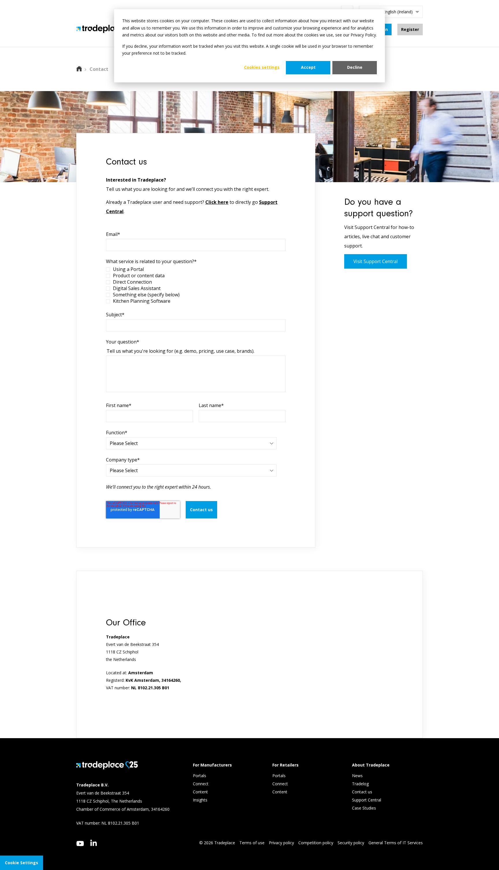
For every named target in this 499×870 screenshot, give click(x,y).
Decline (354, 67)
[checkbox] (196, 285)
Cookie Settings (21, 862)
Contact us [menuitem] (362, 792)
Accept (308, 67)
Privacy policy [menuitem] (281, 842)
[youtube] (80, 843)
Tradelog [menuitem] (361, 783)
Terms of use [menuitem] (252, 842)
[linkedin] (94, 843)
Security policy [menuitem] (351, 842)
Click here (216, 202)
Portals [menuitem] (199, 775)
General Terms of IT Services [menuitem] (395, 842)
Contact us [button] (201, 509)
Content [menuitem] (201, 792)
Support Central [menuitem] (366, 800)
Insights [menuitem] (200, 800)
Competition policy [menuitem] (315, 842)
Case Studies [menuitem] (364, 808)
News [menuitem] (357, 775)
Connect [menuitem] (201, 783)
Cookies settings (262, 67)
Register (410, 29)
